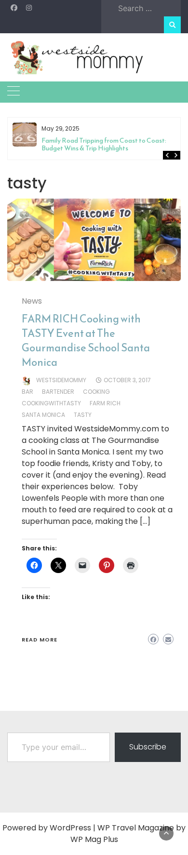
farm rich (105, 403)
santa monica (43, 415)
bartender (58, 391)
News (32, 301)
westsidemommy (61, 380)
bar (27, 391)
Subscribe (147, 746)
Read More (39, 639)
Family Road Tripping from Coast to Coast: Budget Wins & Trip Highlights (103, 144)
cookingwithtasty (51, 403)
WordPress (70, 827)
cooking (96, 391)
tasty (83, 415)
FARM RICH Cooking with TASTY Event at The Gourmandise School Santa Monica (86, 340)
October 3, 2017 (127, 380)
